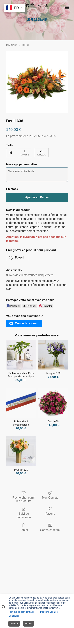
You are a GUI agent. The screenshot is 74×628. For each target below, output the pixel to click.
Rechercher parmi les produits (23, 499)
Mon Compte (50, 497)
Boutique (12, 45)
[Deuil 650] (53, 403)
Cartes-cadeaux (50, 529)
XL (41, 153)
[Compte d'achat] (47, 5)
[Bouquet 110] (21, 451)
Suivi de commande (24, 515)
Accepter (14, 623)
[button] (17, 257)
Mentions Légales (49, 612)
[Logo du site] (37, 30)
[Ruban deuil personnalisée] (21, 403)
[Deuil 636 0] (37, 82)
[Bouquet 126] (53, 354)
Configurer (14, 616)
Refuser (28, 623)
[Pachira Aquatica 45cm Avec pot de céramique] (21, 354)
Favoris (50, 513)
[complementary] (14, 8)
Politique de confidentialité (21, 612)
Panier (24, 529)
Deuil (25, 45)
